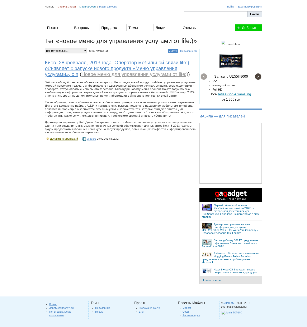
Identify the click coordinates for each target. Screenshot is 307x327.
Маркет (187, 308)
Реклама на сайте (149, 308)
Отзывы (190, 28)
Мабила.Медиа (108, 6)
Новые (99, 311)
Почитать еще (211, 280)
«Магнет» (229, 303)
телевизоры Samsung (234, 94)
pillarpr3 (91, 138)
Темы (133, 28)
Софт (186, 311)
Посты (52, 28)
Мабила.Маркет (66, 6)
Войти (231, 6)
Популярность (188, 51)
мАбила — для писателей (222, 116)
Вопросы (82, 28)
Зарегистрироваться (250, 6)
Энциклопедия (191, 315)
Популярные (102, 308)
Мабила (66, 14)
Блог (141, 311)
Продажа (109, 28)
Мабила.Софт (87, 6)
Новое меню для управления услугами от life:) (134, 74)
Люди (160, 28)
